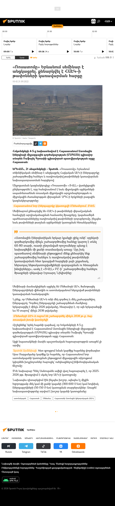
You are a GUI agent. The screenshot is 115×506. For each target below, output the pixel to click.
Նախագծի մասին (10, 463)
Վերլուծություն (44, 438)
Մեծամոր (47, 398)
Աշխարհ (29, 438)
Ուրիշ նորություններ (48, 44)
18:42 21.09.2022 (20, 81)
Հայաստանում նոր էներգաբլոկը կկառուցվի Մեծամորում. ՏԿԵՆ (54, 206)
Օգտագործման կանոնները (34, 463)
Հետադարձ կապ (10, 471)
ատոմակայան (20, 398)
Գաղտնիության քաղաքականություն (54, 467)
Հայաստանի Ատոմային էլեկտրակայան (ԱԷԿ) (74, 398)
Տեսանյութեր (81, 438)
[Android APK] (10, 480)
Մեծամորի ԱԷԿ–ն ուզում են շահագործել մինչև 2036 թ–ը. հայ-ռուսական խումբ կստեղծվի (53, 318)
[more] (99, 278)
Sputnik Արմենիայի (25, 350)
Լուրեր (7, 44)
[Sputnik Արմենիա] (14, 23)
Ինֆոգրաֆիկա (63, 438)
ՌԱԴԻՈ (94, 438)
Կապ (52, 463)
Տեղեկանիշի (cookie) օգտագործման (92, 467)
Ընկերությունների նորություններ (17, 467)
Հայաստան (34, 398)
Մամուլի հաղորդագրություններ (71, 463)
